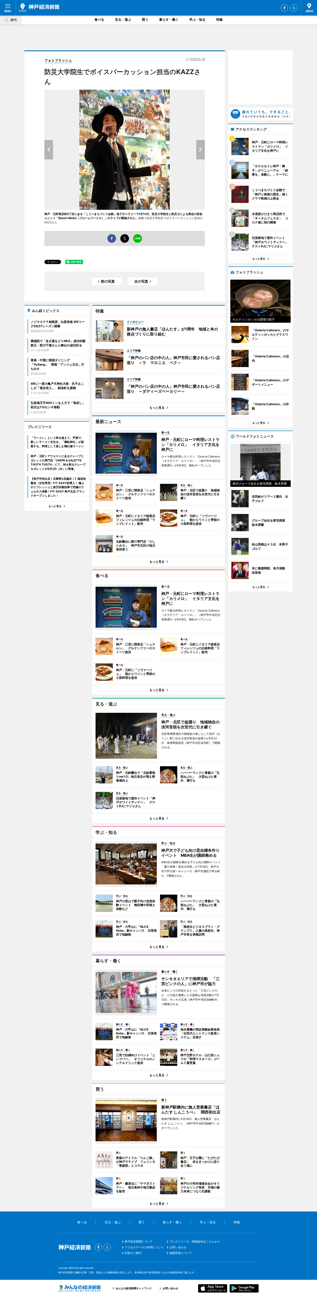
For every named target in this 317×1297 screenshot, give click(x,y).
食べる (99, 19)
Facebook (284, 8)
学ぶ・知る (197, 19)
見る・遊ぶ (123, 19)
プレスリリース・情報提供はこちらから (194, 1241)
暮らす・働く (169, 19)
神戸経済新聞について (139, 1241)
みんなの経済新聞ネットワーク (79, 1288)
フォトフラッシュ (58, 60)
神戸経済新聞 (39, 7)
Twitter (294, 8)
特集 (219, 19)
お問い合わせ (177, 1247)
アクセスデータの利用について (144, 1247)
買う (145, 19)
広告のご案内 (133, 1253)
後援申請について (180, 1253)
